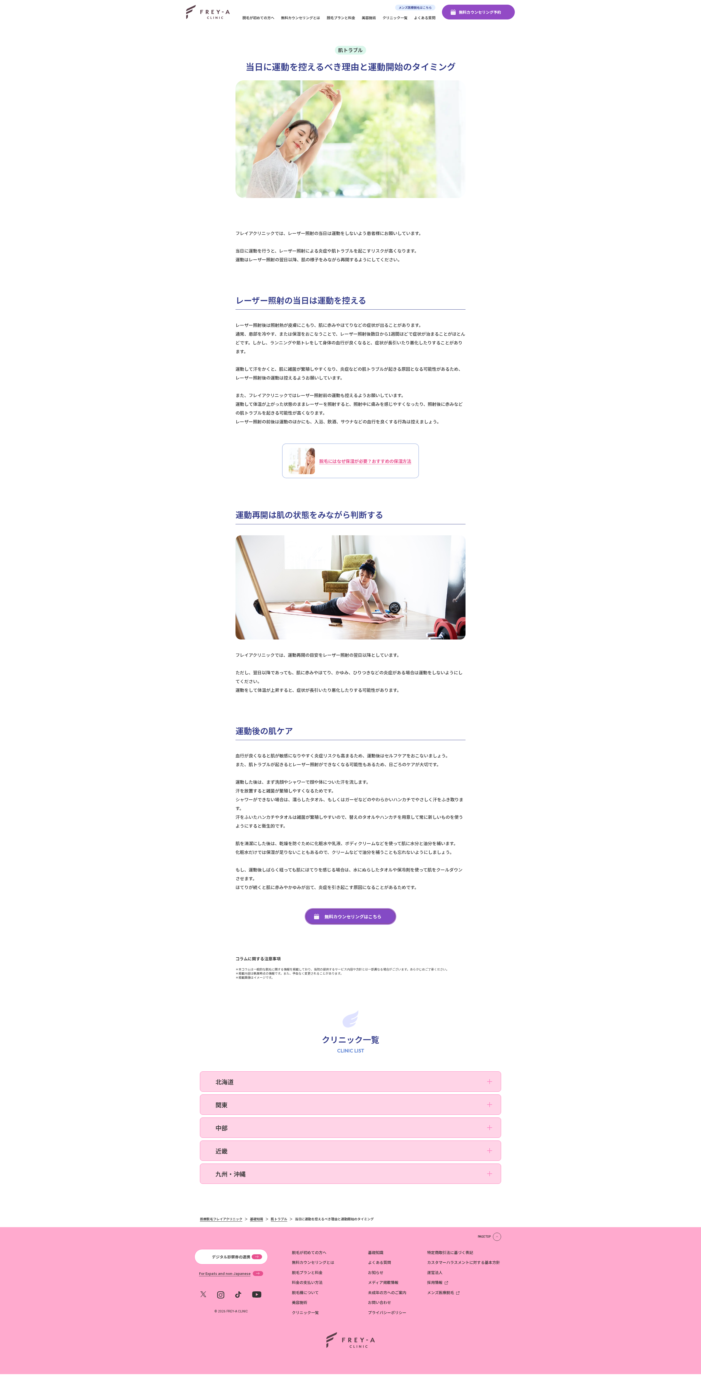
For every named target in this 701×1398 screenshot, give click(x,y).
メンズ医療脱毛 (440, 1292)
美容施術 (369, 17)
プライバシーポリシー (387, 1312)
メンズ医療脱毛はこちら (415, 7)
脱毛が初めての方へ (258, 17)
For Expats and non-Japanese (225, 1273)
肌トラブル (350, 49)
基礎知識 (375, 1252)
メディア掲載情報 (383, 1282)
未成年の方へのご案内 (387, 1292)
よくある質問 (424, 17)
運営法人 (435, 1272)
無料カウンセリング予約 (480, 12)
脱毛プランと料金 (341, 17)
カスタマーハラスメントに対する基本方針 (463, 1262)
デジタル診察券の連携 (231, 1257)
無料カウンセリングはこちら (352, 916)
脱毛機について (305, 1292)
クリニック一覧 (395, 17)
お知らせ (375, 1272)
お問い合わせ (379, 1302)
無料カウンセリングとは (300, 17)
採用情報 (435, 1282)
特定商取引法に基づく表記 (450, 1252)
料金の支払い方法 (307, 1282)
